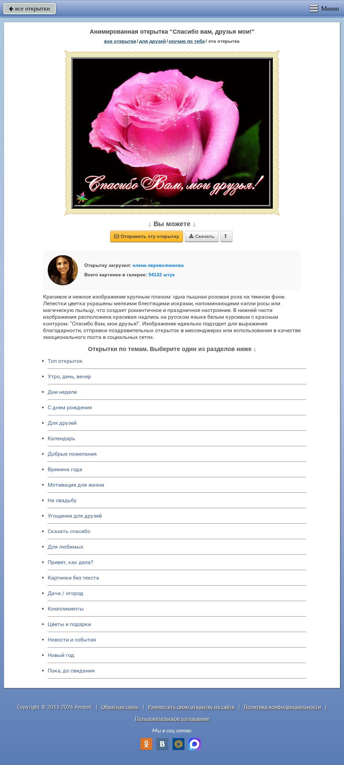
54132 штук (161, 274)
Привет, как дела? (70, 562)
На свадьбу (62, 500)
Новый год (61, 655)
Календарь (61, 438)
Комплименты (66, 608)
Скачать (201, 236)
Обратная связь (120, 707)
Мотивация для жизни (76, 485)
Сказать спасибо (69, 531)
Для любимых (65, 547)
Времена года (65, 469)
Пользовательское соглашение (172, 719)
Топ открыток (65, 361)
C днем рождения (70, 407)
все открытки (29, 8)
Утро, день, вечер (69, 376)
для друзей (152, 41)
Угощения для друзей (75, 516)
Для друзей (62, 423)
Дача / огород (65, 593)
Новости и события (72, 639)
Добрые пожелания (72, 454)
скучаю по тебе (187, 41)
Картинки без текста (73, 578)
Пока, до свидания (71, 670)
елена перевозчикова (158, 265)
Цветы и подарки (69, 624)
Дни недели (62, 392)
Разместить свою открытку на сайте (191, 707)
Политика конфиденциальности (282, 707)
